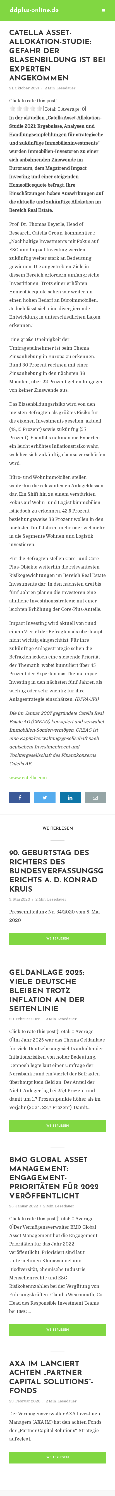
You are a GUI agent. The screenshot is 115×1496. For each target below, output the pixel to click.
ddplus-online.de (34, 10)
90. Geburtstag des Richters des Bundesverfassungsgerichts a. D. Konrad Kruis (56, 872)
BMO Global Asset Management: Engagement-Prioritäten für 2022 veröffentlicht (54, 1178)
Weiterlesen (57, 938)
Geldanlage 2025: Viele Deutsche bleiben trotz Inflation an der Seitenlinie (47, 991)
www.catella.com (28, 777)
